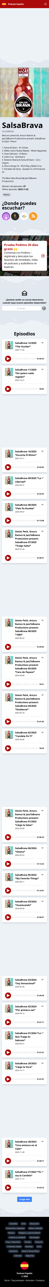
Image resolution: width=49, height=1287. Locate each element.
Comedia (13, 1223)
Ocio (39, 1246)
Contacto (40, 1280)
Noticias (29, 1246)
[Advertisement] (24, 33)
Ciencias (17, 1255)
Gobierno (13, 1251)
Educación (34, 1223)
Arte (23, 1223)
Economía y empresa (15, 1228)
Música (7, 194)
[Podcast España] (24, 1266)
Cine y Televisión (13, 1242)
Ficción (28, 1242)
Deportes (30, 1255)
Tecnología (34, 1237)
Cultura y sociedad (17, 1237)
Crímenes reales (14, 1246)
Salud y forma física (30, 1251)
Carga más (24, 1199)
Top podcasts (17, 1280)
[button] (45, 4)
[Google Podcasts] (24, 216)
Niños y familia (35, 1228)
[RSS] (33, 216)
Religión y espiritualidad (29, 1233)
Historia (38, 1242)
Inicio (7, 1280)
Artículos (30, 1280)
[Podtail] (15, 216)
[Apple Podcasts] (6, 216)
